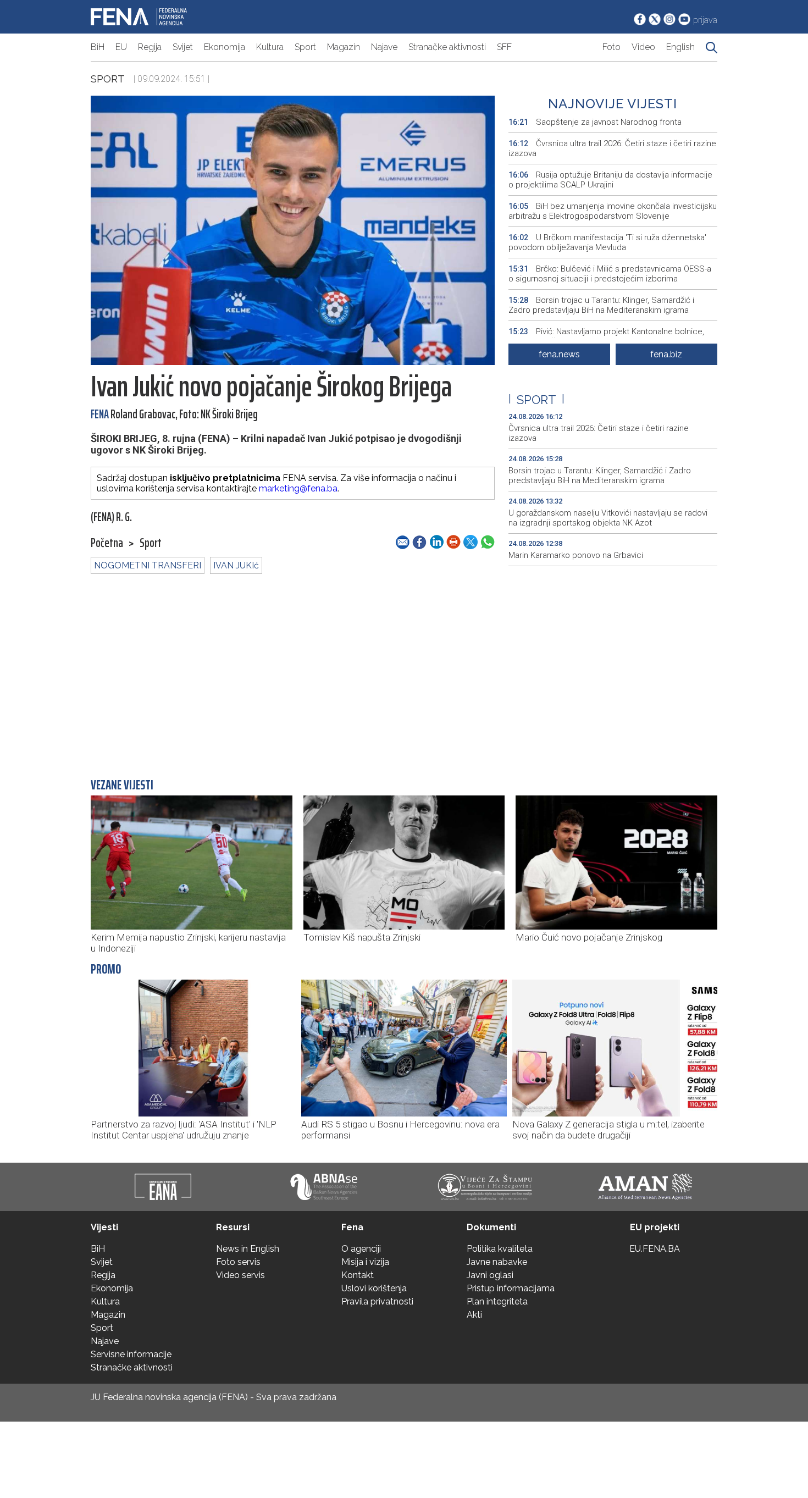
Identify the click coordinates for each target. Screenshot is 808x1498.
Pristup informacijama (511, 1288)
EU (121, 47)
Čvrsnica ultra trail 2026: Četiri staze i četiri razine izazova (612, 148)
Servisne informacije (131, 1354)
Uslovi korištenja (374, 1288)
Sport (305, 47)
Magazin (343, 47)
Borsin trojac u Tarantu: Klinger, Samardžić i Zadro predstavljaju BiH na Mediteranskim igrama (601, 305)
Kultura (270, 47)
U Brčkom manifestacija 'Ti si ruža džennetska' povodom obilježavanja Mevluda (607, 242)
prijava (705, 20)
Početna (107, 543)
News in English (247, 1248)
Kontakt (357, 1275)
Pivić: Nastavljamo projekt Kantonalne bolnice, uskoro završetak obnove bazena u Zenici (606, 336)
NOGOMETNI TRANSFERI (147, 565)
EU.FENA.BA (654, 1248)
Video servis (240, 1275)
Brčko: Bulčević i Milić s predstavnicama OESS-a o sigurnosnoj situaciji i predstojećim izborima (609, 274)
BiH (97, 47)
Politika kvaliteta (500, 1248)
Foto (611, 47)
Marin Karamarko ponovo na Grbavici (575, 555)
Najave (384, 47)
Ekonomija (224, 47)
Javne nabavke (497, 1262)
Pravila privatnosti (377, 1301)
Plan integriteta (497, 1301)
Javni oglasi (490, 1275)
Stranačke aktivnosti (447, 47)
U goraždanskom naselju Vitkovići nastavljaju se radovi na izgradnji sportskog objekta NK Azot (607, 518)
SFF (504, 47)
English (680, 47)
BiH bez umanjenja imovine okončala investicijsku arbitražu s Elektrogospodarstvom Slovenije (612, 211)
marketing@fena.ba (298, 488)
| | (536, 400)
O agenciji (361, 1248)
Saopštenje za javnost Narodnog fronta (595, 122)
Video (643, 47)
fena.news (559, 354)
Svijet (183, 47)
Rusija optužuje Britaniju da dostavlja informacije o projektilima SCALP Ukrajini (610, 180)
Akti (474, 1314)
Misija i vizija (365, 1262)
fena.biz (666, 354)
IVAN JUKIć (236, 565)
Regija (150, 47)
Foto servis (238, 1262)
